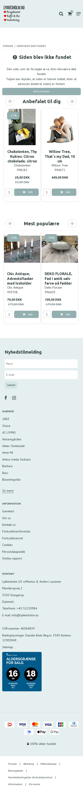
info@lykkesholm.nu (25, 615)
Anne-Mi (7, 453)
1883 (5, 419)
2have (6, 426)
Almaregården (11, 439)
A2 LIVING (9, 432)
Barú (5, 473)
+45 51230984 (27, 608)
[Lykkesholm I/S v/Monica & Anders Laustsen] (14, 14)
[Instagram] (16, 398)
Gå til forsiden (41, 91)
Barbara (7, 466)
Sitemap (7, 647)
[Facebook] (7, 398)
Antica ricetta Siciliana (16, 459)
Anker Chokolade (13, 446)
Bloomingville (11, 480)
